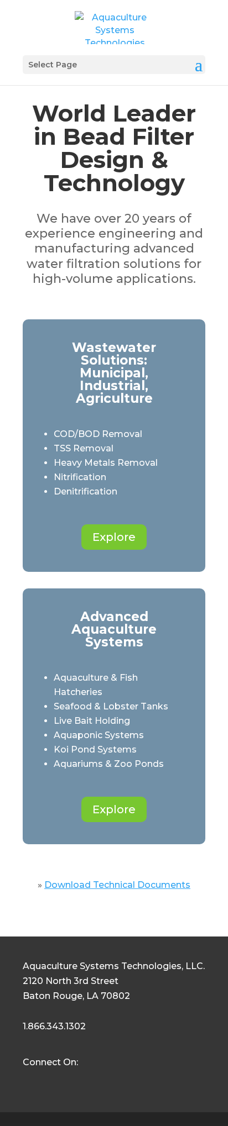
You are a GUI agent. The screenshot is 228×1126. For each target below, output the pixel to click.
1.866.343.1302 (54, 1026)
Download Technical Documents (117, 885)
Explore (114, 537)
